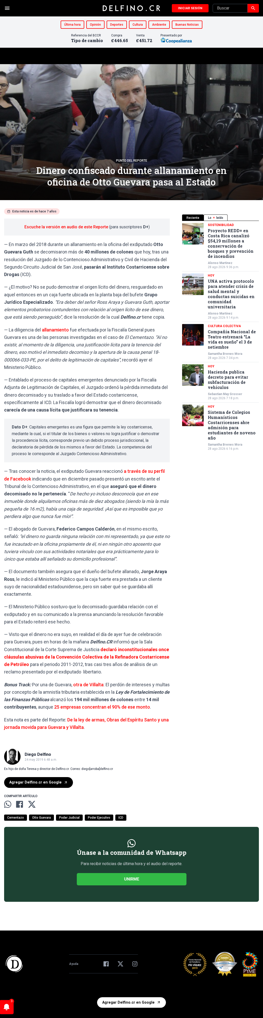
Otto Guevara (41, 817)
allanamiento (55, 329)
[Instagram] (135, 964)
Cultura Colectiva (224, 326)
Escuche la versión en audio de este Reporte (66, 226)
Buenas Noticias (187, 24)
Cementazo (15, 817)
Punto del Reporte (131, 160)
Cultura (138, 24)
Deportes (116, 24)
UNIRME (131, 879)
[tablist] (220, 217)
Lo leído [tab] (215, 218)
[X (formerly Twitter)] (120, 964)
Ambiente (159, 24)
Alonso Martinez (220, 263)
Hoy (211, 275)
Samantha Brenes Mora (225, 354)
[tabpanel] (220, 337)
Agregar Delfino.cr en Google (35, 782)
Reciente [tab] (192, 218)
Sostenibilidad (221, 225)
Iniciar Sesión (190, 8)
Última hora (72, 24)
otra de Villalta (88, 684)
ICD (120, 817)
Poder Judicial (69, 817)
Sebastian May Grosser (225, 394)
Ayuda (73, 964)
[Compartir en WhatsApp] (7, 804)
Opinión (95, 24)
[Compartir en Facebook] (19, 804)
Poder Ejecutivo (99, 817)
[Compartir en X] (32, 804)
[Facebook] (106, 964)
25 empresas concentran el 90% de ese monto (102, 707)
